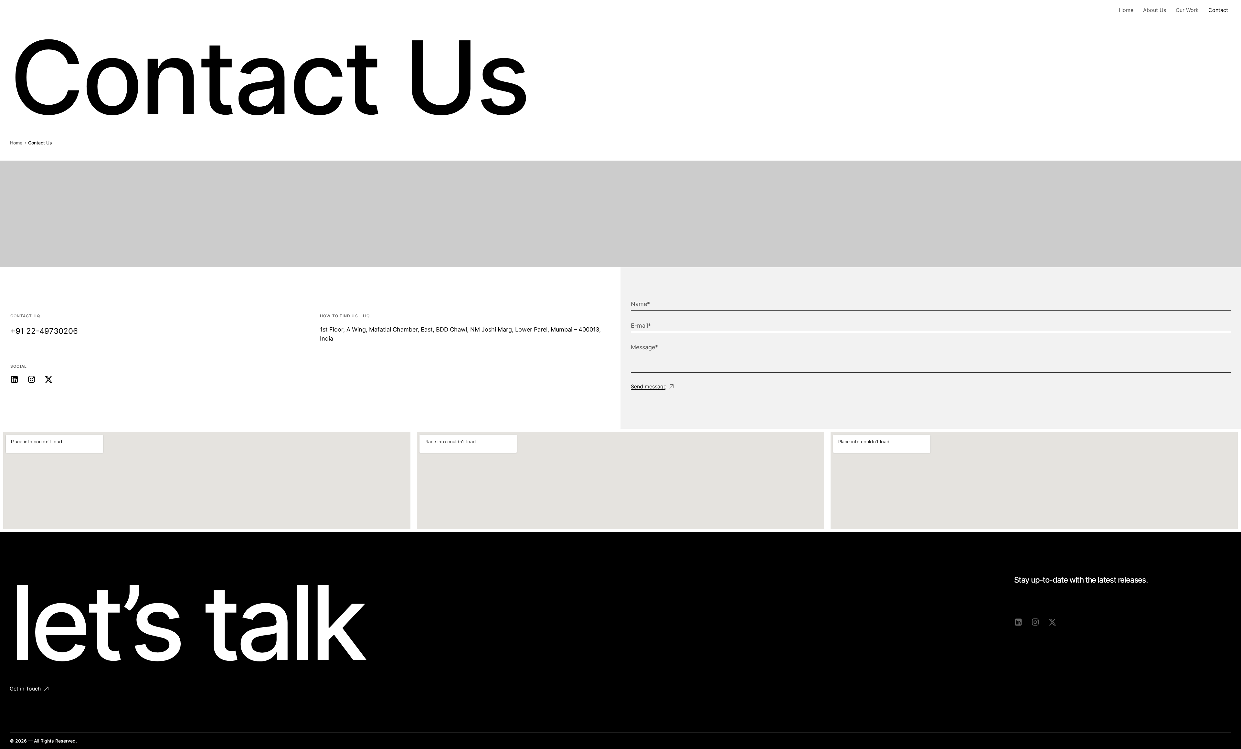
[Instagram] (31, 379)
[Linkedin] (14, 379)
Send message (648, 387)
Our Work (1187, 10)
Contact (1218, 10)
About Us (1154, 10)
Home (1126, 10)
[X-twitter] (49, 379)
